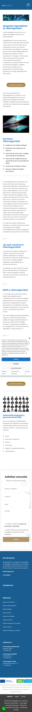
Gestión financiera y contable (11, 630)
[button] (29, 338)
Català (23, 696)
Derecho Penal (7, 627)
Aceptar (16, 359)
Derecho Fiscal (7, 613)
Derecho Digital (7, 609)
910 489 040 (7, 658)
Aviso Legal (23, 703)
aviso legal (15, 526)
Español (9, 696)
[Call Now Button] (4, 708)
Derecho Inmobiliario (9, 616)
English (16, 696)
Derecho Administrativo (9, 605)
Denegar (16, 364)
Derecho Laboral (7, 620)
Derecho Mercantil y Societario (12, 623)
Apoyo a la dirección (9, 602)
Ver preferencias (16, 368)
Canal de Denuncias (12, 705)
